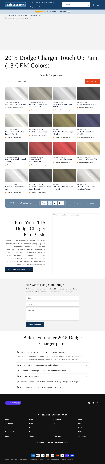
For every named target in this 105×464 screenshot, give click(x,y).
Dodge (80, 419)
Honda (56, 423)
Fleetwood (9, 423)
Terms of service (44, 459)
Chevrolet (57, 419)
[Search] (87, 4)
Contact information (67, 459)
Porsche (57, 432)
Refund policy (33, 459)
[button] (48, 2)
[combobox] (76, 4)
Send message (35, 324)
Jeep (7, 428)
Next (61, 203)
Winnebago (82, 436)
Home (7, 15)
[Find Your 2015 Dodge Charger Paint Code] (76, 244)
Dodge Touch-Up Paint (24, 15)
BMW (31, 419)
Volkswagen (58, 436)
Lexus (31, 428)
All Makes (13, 15)
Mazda (80, 428)
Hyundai (81, 423)
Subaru (8, 436)
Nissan (32, 432)
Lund (55, 428)
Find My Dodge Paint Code (19, 269)
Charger (35, 15)
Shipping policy (55, 459)
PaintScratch (13, 459)
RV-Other (81, 432)
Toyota (32, 436)
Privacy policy (24, 459)
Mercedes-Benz (11, 432)
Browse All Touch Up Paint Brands (52, 443)
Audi (7, 419)
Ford (31, 423)
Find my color (92, 81)
